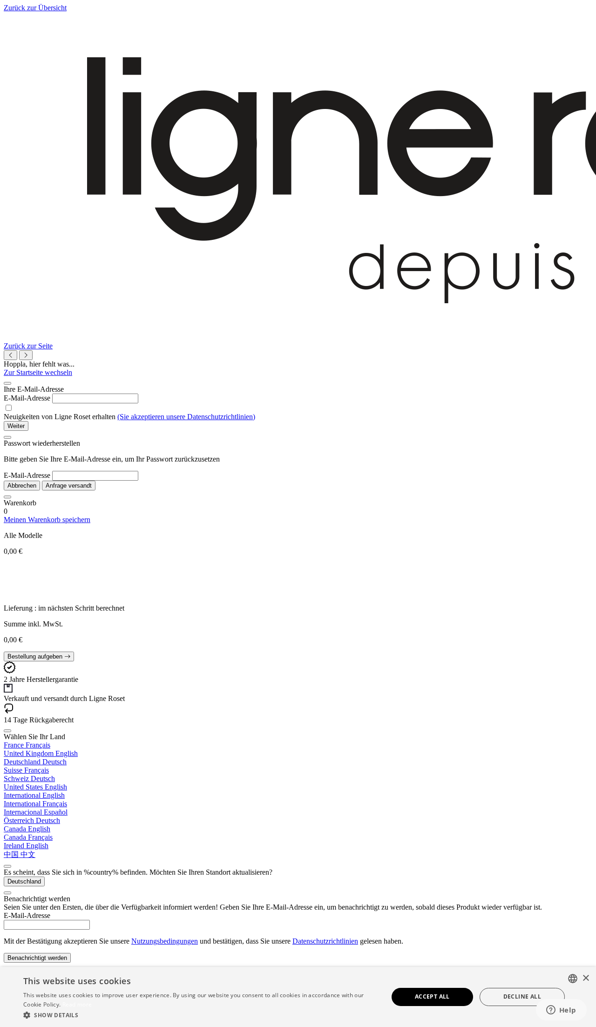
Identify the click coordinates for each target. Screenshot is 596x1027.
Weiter (16, 425)
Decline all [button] (522, 996)
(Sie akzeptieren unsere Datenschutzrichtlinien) (186, 417)
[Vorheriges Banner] (10, 355)
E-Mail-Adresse (27, 398)
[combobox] (572, 978)
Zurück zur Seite (28, 346)
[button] (200, 1014)
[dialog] (298, 997)
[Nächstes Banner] (26, 355)
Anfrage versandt (69, 485)
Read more (77, 1004)
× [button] (585, 978)
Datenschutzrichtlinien (325, 941)
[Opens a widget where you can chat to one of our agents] (561, 1010)
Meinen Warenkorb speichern (47, 520)
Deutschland (24, 881)
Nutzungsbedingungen (164, 941)
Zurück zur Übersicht (35, 8)
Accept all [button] (432, 996)
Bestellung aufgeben (35, 656)
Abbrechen (21, 485)
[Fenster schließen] (7, 383)
